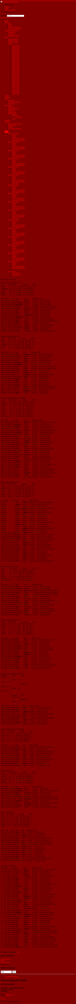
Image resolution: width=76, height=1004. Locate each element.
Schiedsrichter (12, 113)
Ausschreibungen (13, 108)
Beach (6, 37)
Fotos (6, 130)
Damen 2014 (15, 87)
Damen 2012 (15, 94)
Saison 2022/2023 (13, 167)
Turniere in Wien (13, 42)
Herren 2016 (15, 79)
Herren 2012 (15, 92)
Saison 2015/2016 (13, 228)
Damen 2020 (15, 67)
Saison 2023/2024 (13, 158)
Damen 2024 (15, 54)
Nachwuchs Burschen (14, 27)
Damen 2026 (15, 47)
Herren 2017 (15, 75)
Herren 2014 (15, 85)
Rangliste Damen (13, 40)
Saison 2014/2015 (13, 236)
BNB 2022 (15, 183)
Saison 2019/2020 (13, 193)
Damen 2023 (15, 57)
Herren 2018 (15, 72)
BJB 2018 (15, 218)
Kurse (13, 118)
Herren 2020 (15, 65)
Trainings (7, 97)
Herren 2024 (15, 52)
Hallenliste (11, 100)
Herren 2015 (15, 82)
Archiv (10, 44)
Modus (3, 961)
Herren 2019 (15, 69)
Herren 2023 (15, 55)
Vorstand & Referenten (15, 123)
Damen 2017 (15, 77)
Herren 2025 (15, 49)
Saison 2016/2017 (13, 220)
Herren (10, 24)
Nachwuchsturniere (14, 35)
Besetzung (15, 115)
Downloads (7, 105)
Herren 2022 (15, 59)
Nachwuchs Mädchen (14, 29)
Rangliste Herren (13, 39)
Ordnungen (11, 110)
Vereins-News (16, 273)
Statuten (10, 127)
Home (6, 20)
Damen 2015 (15, 84)
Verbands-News (16, 274)
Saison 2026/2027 (13, 133)
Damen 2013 (15, 90)
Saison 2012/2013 (13, 253)
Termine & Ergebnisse (11, 30)
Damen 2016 (15, 80)
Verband (6, 122)
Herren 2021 (15, 62)
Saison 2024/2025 (13, 150)
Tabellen (6, 22)
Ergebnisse (11, 34)
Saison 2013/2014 (13, 245)
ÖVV (18, 952)
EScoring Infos (5, 962)
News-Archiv (12, 271)
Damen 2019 (15, 70)
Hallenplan (11, 103)
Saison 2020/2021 (13, 185)
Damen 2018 (15, 74)
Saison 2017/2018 (13, 210)
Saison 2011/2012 (13, 261)
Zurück (3, 998)
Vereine (6, 95)
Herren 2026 (15, 45)
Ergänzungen (12, 112)
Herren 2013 (15, 89)
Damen (10, 25)
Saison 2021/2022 (13, 175)
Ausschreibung (5, 959)
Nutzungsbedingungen (11, 976)
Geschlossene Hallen (14, 102)
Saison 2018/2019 (13, 201)
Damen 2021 (15, 64)
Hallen (6, 99)
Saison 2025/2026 (13, 142)
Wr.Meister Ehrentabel (14, 128)
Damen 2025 (15, 50)
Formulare (11, 107)
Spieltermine (11, 32)
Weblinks (7, 120)
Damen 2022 (15, 60)
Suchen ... (4, 16)
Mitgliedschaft (12, 125)
